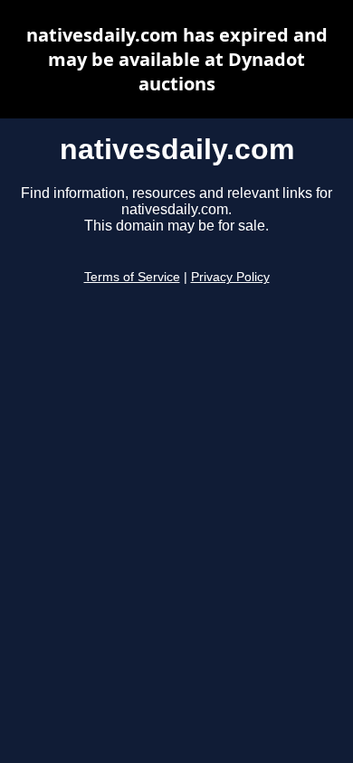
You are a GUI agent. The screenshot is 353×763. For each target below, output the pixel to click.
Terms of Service (132, 277)
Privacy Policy (230, 277)
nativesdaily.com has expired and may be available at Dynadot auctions (177, 59)
